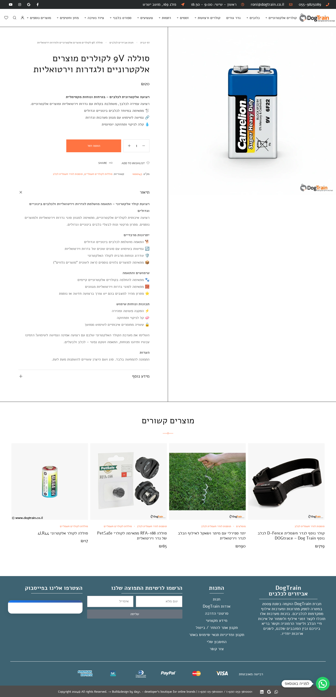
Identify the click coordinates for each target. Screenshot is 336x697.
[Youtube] (10, 4)
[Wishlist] (6, 18)
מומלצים (241, 526)
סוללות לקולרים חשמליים (98, 174)
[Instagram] (19, 4)
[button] (323, 684)
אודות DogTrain (216, 606)
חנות (216, 599)
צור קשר (217, 649)
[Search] (15, 18)
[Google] (28, 4)
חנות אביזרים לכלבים (121, 42)
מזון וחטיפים (69, 17)
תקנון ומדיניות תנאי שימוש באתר (216, 634)
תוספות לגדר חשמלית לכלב (68, 174)
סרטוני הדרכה (216, 613)
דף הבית (144, 42)
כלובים (255, 17)
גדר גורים (233, 17)
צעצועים (146, 17)
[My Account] (22, 18)
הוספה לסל (94, 146)
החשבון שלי (217, 641)
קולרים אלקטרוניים (283, 17)
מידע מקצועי (216, 620)
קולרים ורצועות (209, 17)
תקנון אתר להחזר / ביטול (217, 627)
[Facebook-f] (37, 4)
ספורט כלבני (122, 17)
